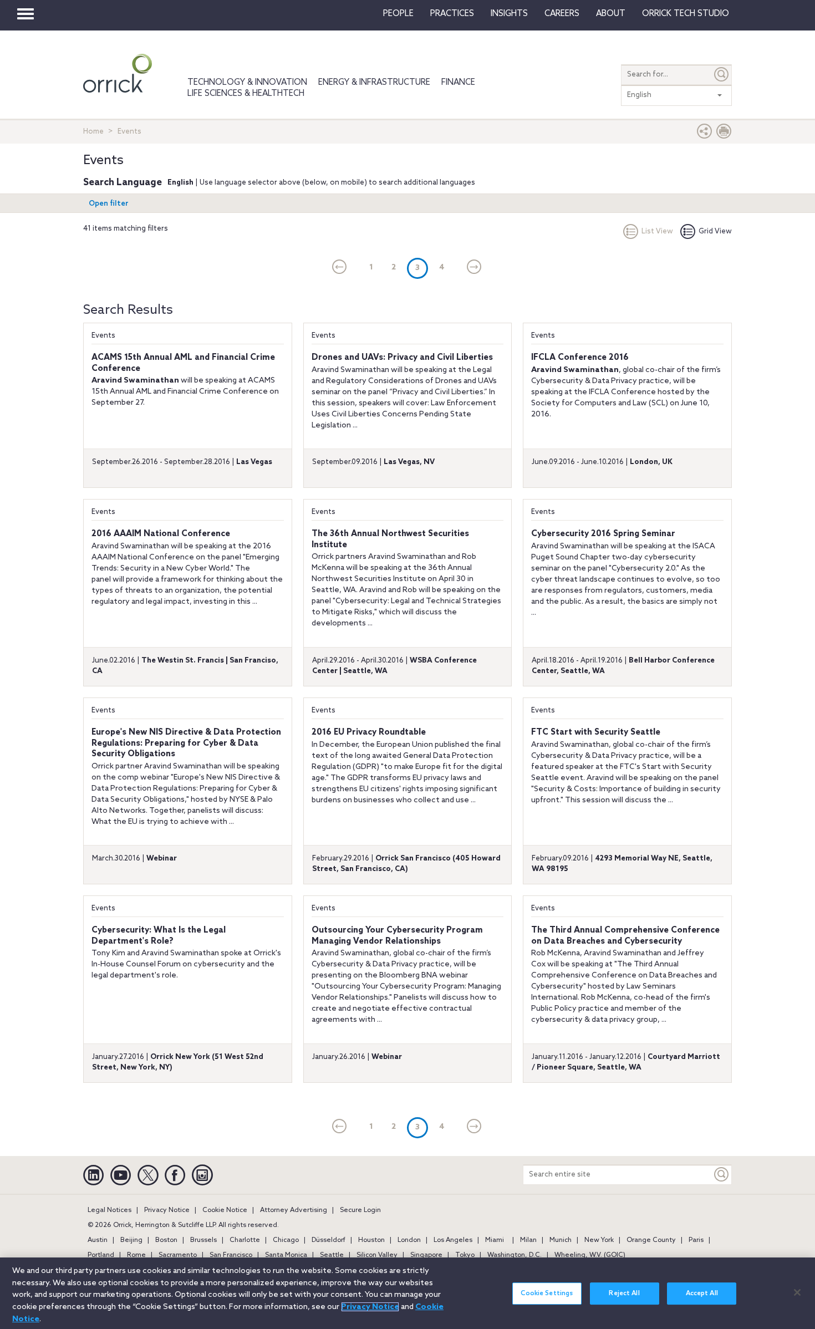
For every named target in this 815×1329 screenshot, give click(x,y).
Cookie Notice (224, 1210)
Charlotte (245, 1240)
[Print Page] (724, 134)
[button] (704, 134)
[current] (339, 268)
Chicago (286, 1240)
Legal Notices (109, 1210)
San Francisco (231, 1255)
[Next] (474, 268)
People (398, 14)
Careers (561, 14)
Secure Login (360, 1210)
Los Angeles (453, 1240)
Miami (494, 1240)
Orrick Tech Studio (685, 14)
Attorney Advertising (293, 1210)
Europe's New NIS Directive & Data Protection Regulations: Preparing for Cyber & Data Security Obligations (186, 743)
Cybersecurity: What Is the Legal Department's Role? (158, 935)
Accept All (702, 1293)
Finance (458, 83)
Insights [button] (509, 14)
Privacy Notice (167, 1210)
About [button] (610, 14)
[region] (407, 1293)
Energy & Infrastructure (374, 83)
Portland (101, 1255)
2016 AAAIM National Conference (160, 534)
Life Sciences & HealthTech (245, 94)
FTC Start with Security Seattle (595, 732)
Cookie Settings (547, 1293)
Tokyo (465, 1255)
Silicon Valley (377, 1255)
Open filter (109, 204)
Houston (371, 1240)
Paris (696, 1240)
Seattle (332, 1255)
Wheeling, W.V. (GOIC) (589, 1255)
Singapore (426, 1255)
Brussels (203, 1240)
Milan (528, 1240)
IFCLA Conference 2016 (580, 358)
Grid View (715, 231)
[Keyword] (722, 1174)
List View (657, 231)
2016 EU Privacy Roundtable (369, 732)
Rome (136, 1255)
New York (599, 1240)
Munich (560, 1240)
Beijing (131, 1240)
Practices (452, 14)
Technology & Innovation (247, 83)
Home (93, 132)
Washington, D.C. (514, 1255)
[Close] (797, 1292)
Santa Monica (286, 1255)
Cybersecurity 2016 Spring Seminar (603, 534)
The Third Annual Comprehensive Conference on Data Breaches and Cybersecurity (625, 935)
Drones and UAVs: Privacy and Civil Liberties (402, 358)
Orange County (651, 1240)
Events (103, 336)
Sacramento (178, 1255)
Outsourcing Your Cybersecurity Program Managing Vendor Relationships (397, 935)
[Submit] (722, 74)
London (409, 1240)
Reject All (624, 1293)
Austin (98, 1240)
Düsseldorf (328, 1240)
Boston (166, 1240)
